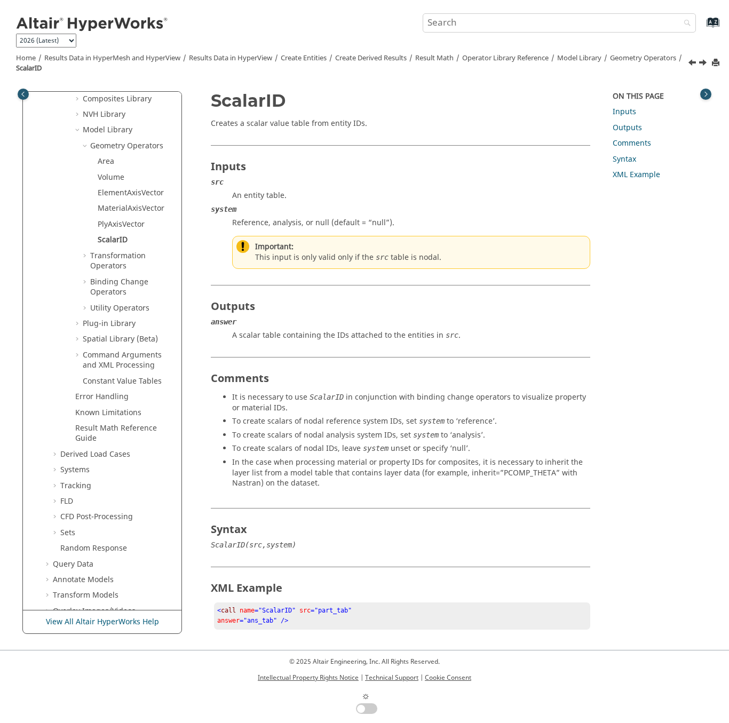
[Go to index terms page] (702, 27)
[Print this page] (716, 63)
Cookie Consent (448, 677)
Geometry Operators (643, 58)
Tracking (75, 485)
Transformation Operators (118, 261)
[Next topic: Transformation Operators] (704, 64)
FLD (66, 501)
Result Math (434, 58)
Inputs (624, 111)
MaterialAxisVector (131, 208)
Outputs (627, 127)
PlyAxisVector (121, 224)
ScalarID (29, 68)
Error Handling (102, 396)
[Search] (685, 23)
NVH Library (104, 114)
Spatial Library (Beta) (120, 339)
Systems (75, 469)
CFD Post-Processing (96, 516)
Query (73, 563)
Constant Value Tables (122, 380)
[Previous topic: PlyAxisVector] (693, 64)
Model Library (579, 58)
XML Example (636, 174)
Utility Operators (119, 307)
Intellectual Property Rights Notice (308, 677)
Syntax (624, 158)
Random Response (93, 548)
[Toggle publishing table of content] (23, 94)
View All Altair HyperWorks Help (102, 621)
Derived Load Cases (95, 454)
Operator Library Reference (505, 58)
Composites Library (117, 98)
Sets (67, 532)
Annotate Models (83, 579)
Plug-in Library (109, 323)
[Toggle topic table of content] (705, 94)
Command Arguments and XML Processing (122, 360)
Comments (632, 143)
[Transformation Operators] (704, 64)
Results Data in (230, 58)
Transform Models (85, 595)
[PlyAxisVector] (693, 64)
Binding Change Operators (119, 287)
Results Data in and (112, 58)
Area (106, 161)
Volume (111, 176)
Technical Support (391, 677)
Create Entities (304, 58)
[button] (78, 98)
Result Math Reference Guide (116, 433)
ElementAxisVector (131, 192)
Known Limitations (108, 412)
